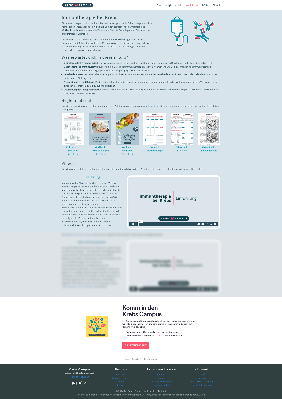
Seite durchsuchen (79, 376)
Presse (120, 384)
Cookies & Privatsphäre (202, 384)
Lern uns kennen (120, 377)
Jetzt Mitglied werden (161, 381)
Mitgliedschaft (173, 5)
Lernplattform (191, 5)
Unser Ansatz (120, 381)
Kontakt (202, 374)
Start (160, 5)
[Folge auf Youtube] (80, 383)
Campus (161, 374)
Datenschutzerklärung (202, 381)
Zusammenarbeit (161, 384)
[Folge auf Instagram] (74, 383)
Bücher (206, 5)
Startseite (120, 374)
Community (161, 377)
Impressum (202, 377)
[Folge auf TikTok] (85, 383)
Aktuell (216, 5)
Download (153, 105)
